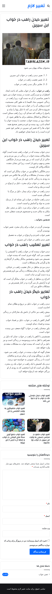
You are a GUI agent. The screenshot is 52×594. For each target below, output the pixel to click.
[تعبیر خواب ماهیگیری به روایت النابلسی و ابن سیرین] (13, 399)
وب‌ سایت (46, 528)
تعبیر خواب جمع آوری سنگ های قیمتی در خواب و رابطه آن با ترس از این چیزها (13, 439)
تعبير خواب (43, 574)
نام (48, 503)
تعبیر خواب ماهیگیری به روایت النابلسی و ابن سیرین (14, 411)
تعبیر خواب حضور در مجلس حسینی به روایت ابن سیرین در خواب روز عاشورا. (39, 439)
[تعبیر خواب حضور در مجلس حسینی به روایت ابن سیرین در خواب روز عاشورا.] (38, 425)
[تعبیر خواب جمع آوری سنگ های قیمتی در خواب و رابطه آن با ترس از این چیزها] (13, 425)
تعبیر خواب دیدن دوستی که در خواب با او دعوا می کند (39, 398)
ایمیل (47, 516)
